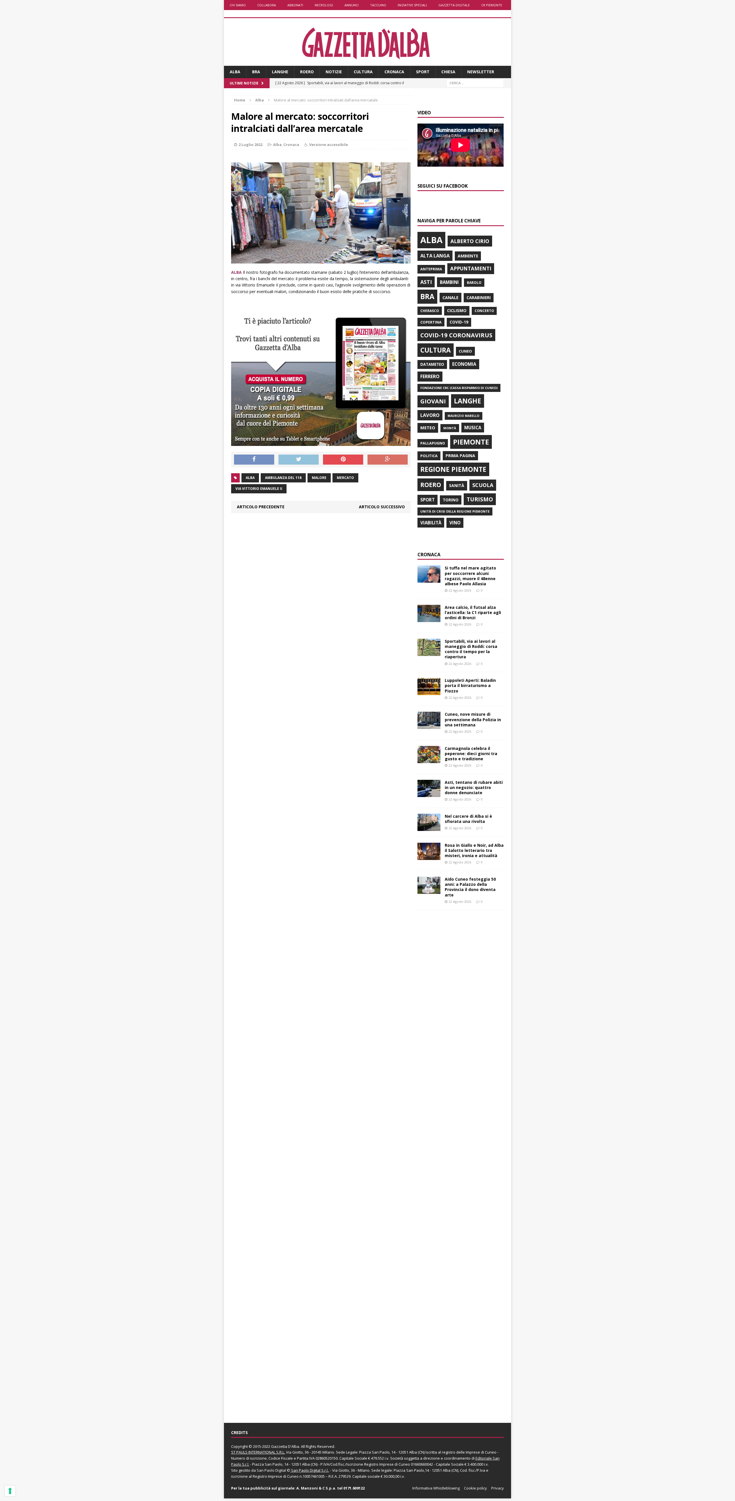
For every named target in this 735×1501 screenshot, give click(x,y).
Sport (423, 71)
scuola (482, 485)
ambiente (468, 256)
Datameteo (432, 364)
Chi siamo (238, 5)
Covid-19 (459, 322)
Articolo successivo (382, 506)
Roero (307, 71)
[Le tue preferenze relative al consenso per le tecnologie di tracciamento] (10, 1490)
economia (464, 364)
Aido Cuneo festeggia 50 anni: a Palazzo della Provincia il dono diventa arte (470, 887)
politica (429, 455)
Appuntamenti (470, 268)
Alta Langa (435, 255)
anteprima (431, 269)
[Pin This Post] (343, 460)
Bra (256, 71)
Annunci (352, 5)
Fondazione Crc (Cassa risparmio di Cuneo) (459, 388)
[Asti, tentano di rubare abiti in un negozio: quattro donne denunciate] (428, 793)
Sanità (456, 485)
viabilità (430, 523)
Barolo (474, 282)
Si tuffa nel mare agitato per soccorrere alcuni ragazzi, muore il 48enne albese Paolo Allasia (470, 575)
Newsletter (480, 71)
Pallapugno (432, 443)
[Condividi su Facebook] (254, 460)
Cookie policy (475, 1488)
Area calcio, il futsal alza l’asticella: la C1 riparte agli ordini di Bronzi (473, 612)
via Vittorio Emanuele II (258, 488)
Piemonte (471, 442)
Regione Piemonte (453, 469)
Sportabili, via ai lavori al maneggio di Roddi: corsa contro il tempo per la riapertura (471, 649)
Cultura (363, 71)
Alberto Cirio (469, 241)
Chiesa (448, 71)
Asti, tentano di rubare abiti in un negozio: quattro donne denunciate (474, 787)
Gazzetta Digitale (454, 5)
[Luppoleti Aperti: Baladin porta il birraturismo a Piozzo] (428, 691)
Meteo (427, 427)
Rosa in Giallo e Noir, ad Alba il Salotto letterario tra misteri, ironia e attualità (474, 850)
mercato (345, 477)
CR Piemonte (491, 5)
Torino (451, 500)
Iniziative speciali (412, 5)
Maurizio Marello (463, 416)
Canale (450, 297)
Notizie (334, 71)
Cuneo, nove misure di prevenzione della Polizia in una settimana (473, 719)
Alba (235, 71)
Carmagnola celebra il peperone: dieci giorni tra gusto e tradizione (471, 753)
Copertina (431, 322)
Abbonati (295, 5)
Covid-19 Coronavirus (456, 335)
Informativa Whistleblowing (436, 1488)
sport (427, 500)
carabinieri (479, 297)
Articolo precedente (261, 506)
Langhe (280, 71)
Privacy (497, 1488)
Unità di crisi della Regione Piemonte (455, 511)
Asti (426, 281)
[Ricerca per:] (475, 82)
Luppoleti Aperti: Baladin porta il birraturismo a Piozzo (470, 685)
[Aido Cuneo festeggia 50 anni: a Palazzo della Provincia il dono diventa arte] (428, 890)
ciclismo (457, 310)
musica (472, 427)
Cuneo (465, 351)
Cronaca (394, 71)
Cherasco (429, 310)
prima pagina (460, 455)
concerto (484, 311)
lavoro (430, 415)
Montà (449, 428)
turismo (480, 499)
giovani (433, 401)
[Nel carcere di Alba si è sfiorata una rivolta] (428, 827)
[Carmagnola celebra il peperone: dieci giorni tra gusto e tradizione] (428, 759)
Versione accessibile (328, 144)
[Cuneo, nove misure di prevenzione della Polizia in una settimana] (428, 725)
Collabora (266, 5)
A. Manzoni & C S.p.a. (316, 1488)
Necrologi (324, 5)
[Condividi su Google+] (388, 460)
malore (319, 477)
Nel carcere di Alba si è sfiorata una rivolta (468, 818)
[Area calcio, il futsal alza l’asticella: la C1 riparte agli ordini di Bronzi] (428, 618)
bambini (449, 282)
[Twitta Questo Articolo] (298, 460)
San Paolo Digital (271, 1470)
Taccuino (378, 5)
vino (455, 523)
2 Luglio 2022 (250, 144)
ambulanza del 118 (283, 477)
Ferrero (430, 376)
